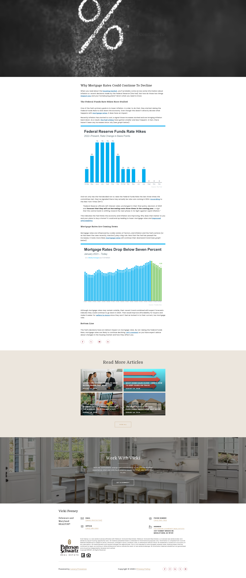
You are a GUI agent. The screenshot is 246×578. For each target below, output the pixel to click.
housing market (110, 91)
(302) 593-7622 (160, 520)
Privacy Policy (143, 569)
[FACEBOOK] (165, 569)
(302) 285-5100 (92, 528)
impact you (86, 96)
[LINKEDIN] (175, 569)
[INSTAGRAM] (170, 569)
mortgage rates (100, 113)
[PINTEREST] (185, 569)
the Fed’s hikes (107, 120)
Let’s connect (132, 332)
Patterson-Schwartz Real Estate (169, 529)
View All (123, 424)
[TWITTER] (180, 569)
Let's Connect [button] (123, 482)
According (155, 199)
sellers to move (103, 315)
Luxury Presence (78, 569)
